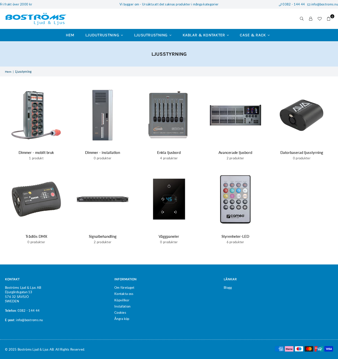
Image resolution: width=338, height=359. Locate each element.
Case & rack (253, 35)
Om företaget (124, 287)
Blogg (228, 287)
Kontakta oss (123, 294)
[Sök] (301, 18)
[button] (328, 18)
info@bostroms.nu (324, 4)
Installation (122, 306)
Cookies (120, 312)
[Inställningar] (310, 18)
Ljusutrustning (151, 35)
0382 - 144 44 (293, 4)
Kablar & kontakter (204, 35)
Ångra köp (121, 319)
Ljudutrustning (102, 35)
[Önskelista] (319, 18)
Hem (70, 35)
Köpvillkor (121, 300)
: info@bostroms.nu (29, 320)
